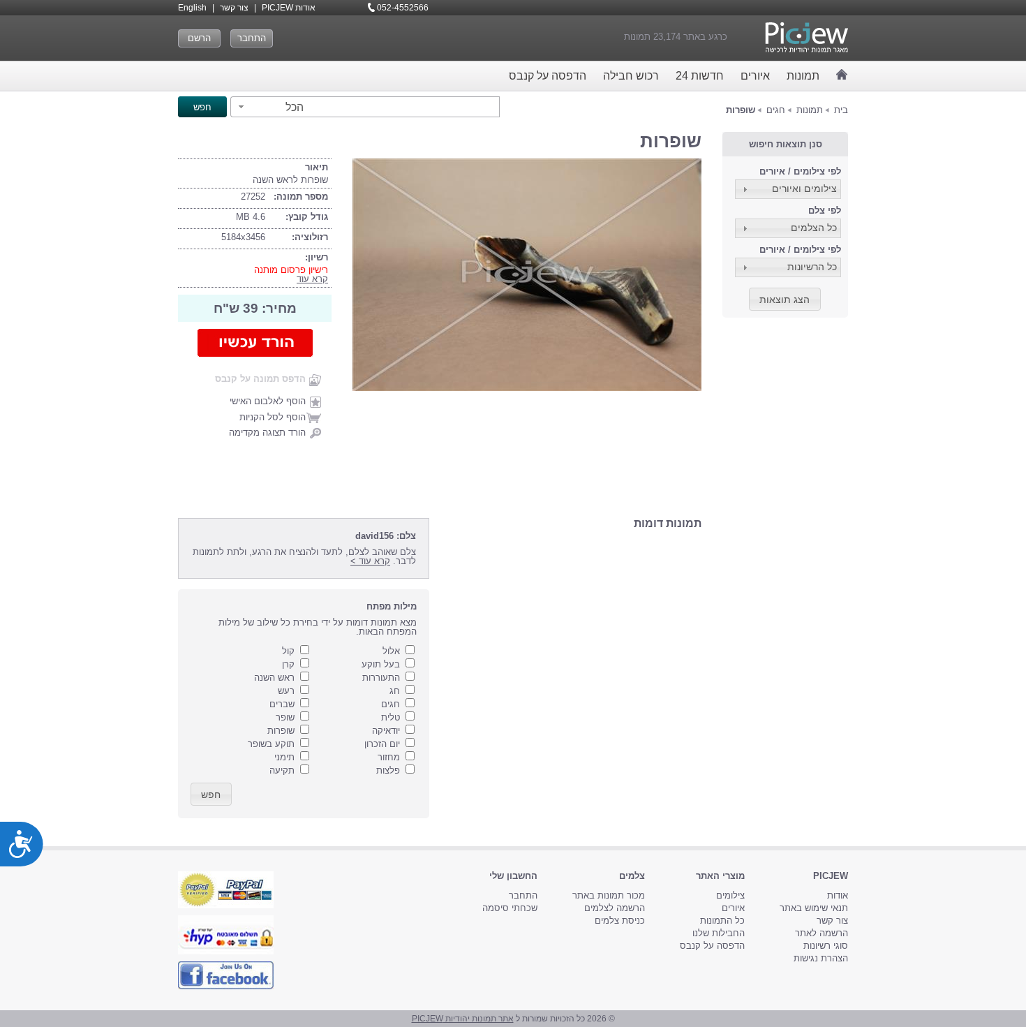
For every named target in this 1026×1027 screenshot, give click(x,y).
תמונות (803, 76)
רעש (286, 691)
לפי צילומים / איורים (800, 171)
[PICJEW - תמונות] (806, 37)
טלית (390, 717)
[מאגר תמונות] (842, 74)
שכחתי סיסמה (509, 908)
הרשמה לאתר (821, 933)
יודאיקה (386, 730)
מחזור (389, 757)
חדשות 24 (700, 76)
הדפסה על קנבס (547, 76)
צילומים (730, 895)
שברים (282, 704)
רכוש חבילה (631, 76)
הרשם (199, 38)
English (192, 8)
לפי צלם (824, 210)
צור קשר (234, 8)
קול (288, 651)
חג (394, 691)
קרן (288, 664)
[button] (269, 106)
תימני (284, 757)
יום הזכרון (382, 744)
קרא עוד (312, 279)
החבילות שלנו (718, 933)
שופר (285, 717)
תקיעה (282, 770)
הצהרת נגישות (821, 958)
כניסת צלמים (620, 920)
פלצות (388, 770)
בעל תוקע (381, 664)
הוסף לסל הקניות (272, 417)
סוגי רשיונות (825, 945)
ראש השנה (274, 677)
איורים (755, 76)
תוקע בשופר (271, 744)
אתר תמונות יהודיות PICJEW (463, 1019)
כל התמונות (722, 920)
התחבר (251, 38)
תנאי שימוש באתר (814, 908)
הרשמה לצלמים (614, 908)
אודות (837, 895)
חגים (775, 110)
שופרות (281, 730)
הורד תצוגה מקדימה (267, 432)
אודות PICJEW (288, 8)
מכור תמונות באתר (608, 895)
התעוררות (381, 677)
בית (841, 110)
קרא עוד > (370, 561)
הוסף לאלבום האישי (268, 401)
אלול (391, 651)
